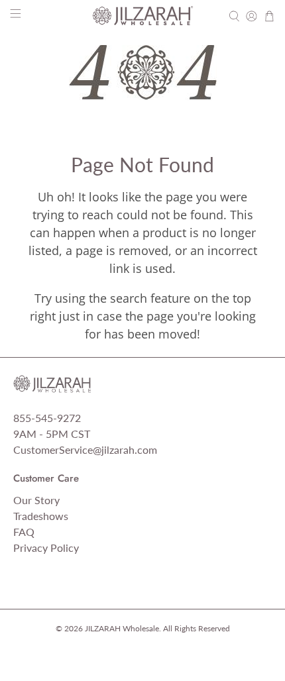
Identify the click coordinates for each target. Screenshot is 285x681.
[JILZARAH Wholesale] (143, 15)
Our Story (36, 500)
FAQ (23, 531)
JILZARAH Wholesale (122, 628)
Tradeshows (40, 515)
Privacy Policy (46, 547)
